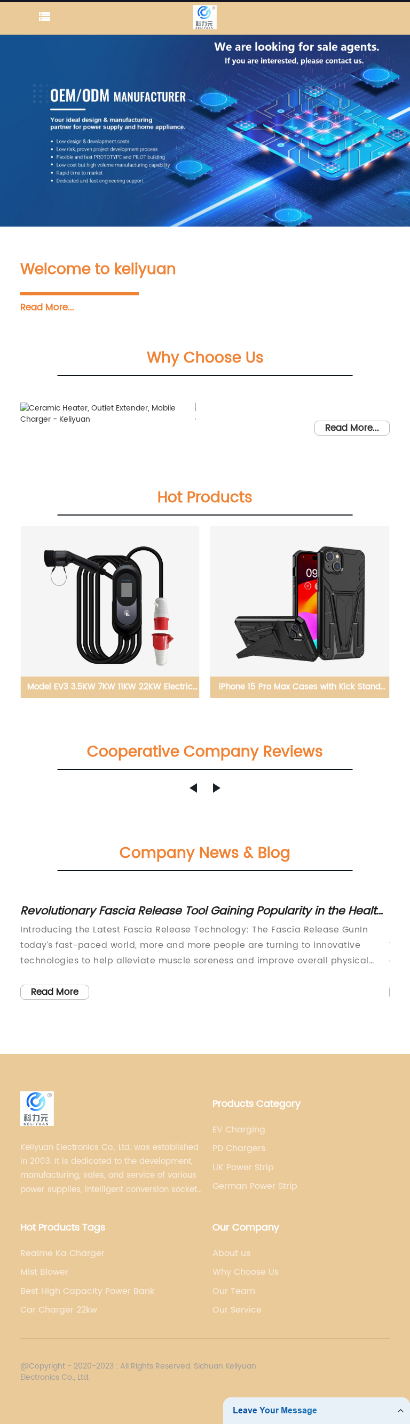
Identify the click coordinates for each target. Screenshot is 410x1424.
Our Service (237, 1310)
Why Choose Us (245, 1272)
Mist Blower (44, 1272)
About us (231, 1253)
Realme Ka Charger (62, 1253)
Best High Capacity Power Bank (87, 1291)
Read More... (47, 307)
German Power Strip (254, 1186)
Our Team (233, 1291)
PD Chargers (238, 1148)
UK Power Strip (243, 1167)
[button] (193, 788)
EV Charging (238, 1129)
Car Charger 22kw (58, 1310)
